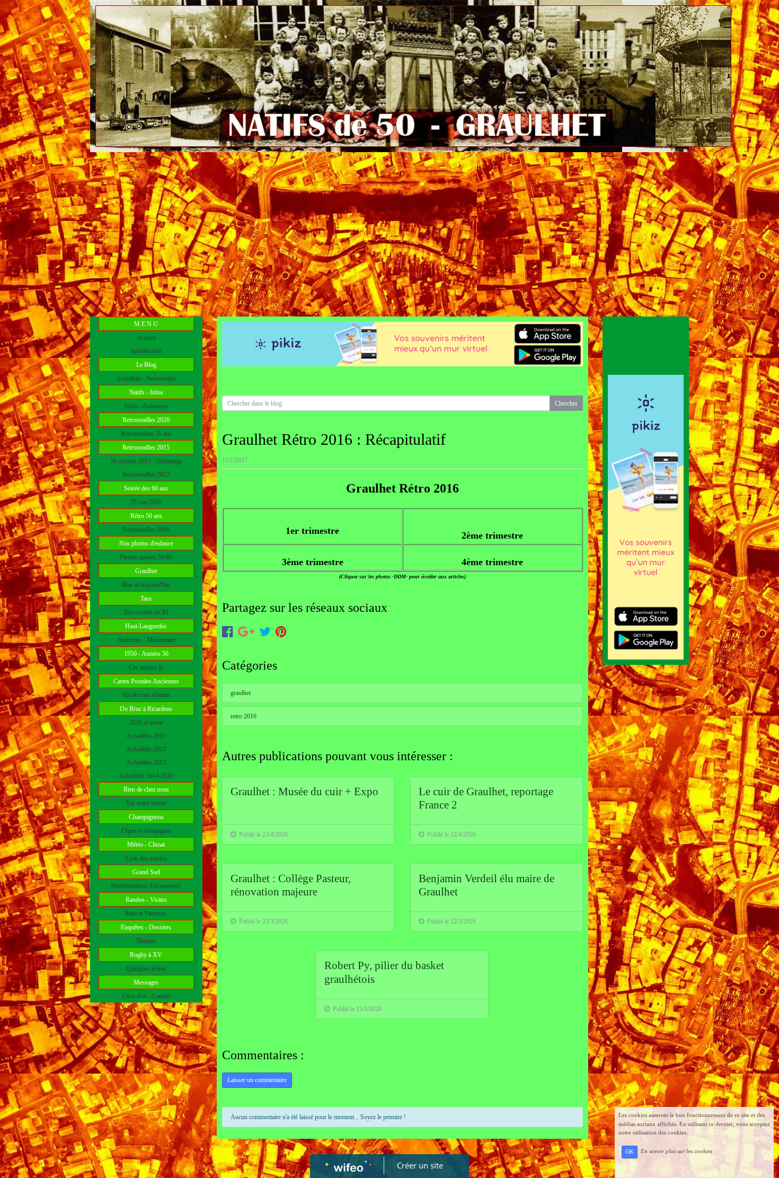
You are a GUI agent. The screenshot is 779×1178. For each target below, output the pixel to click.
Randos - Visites (146, 899)
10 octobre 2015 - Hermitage (146, 461)
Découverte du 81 (146, 612)
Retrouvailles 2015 (146, 447)
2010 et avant (146, 722)
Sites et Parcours (146, 913)
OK (629, 1152)
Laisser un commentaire (257, 1080)
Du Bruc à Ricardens (146, 709)
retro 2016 (243, 716)
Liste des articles (146, 858)
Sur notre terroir (146, 803)
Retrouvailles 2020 (146, 420)
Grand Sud (146, 872)
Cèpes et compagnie (146, 830)
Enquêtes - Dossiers (146, 927)
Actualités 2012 (146, 749)
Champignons (146, 817)
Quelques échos (146, 968)
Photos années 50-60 (146, 557)
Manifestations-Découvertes (146, 886)
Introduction (146, 351)
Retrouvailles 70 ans (146, 433)
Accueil (146, 337)
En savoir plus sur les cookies (676, 1151)
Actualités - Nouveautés (146, 378)
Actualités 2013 (146, 762)
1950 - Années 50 (146, 653)
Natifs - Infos (146, 392)
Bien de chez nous (146, 789)
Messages (146, 982)
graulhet (241, 693)
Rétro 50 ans (146, 516)
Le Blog (146, 364)
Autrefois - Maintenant (146, 640)
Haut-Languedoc (146, 626)
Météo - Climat (146, 844)
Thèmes (146, 941)
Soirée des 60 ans (146, 488)
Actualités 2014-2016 (146, 775)
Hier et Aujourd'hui (146, 584)
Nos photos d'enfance (146, 543)
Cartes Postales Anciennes (146, 681)
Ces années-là (146, 667)
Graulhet (146, 571)
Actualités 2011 (146, 736)
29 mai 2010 (146, 502)
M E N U (146, 324)
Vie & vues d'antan (146, 695)
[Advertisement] (389, 231)
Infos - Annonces (146, 406)
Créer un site (420, 1165)
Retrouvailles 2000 (146, 529)
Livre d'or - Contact (146, 996)
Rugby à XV (146, 955)
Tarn (146, 598)
